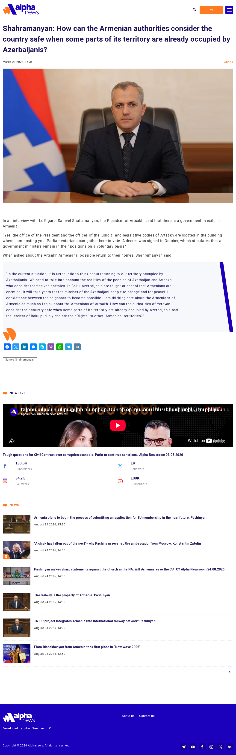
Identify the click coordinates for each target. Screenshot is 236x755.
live (211, 10)
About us (128, 716)
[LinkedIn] (24, 346)
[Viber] (51, 346)
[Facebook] (7, 346)
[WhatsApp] (59, 346)
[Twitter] (16, 346)
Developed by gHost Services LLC (27, 728)
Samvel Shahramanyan (20, 359)
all (230, 672)
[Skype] (42, 346)
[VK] (77, 346)
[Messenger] (33, 346)
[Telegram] (68, 346)
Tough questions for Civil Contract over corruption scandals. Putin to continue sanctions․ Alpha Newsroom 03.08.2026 (93, 455)
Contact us (147, 716)
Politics (227, 62)
